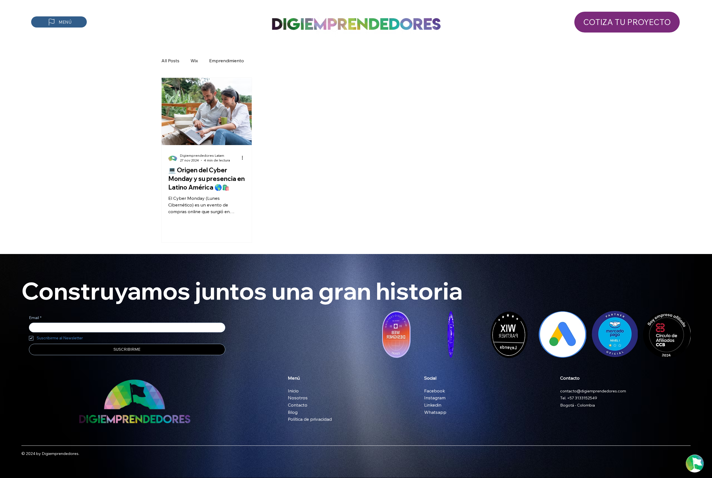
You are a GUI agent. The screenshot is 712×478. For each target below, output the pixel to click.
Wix (194, 60)
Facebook (435, 391)
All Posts (170, 60)
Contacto (297, 405)
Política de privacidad (310, 419)
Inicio (293, 391)
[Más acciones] (244, 157)
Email (35, 317)
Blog (293, 412)
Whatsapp (435, 412)
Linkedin (432, 405)
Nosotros (298, 397)
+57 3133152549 (582, 397)
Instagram (435, 397)
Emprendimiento (226, 60)
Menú (294, 378)
